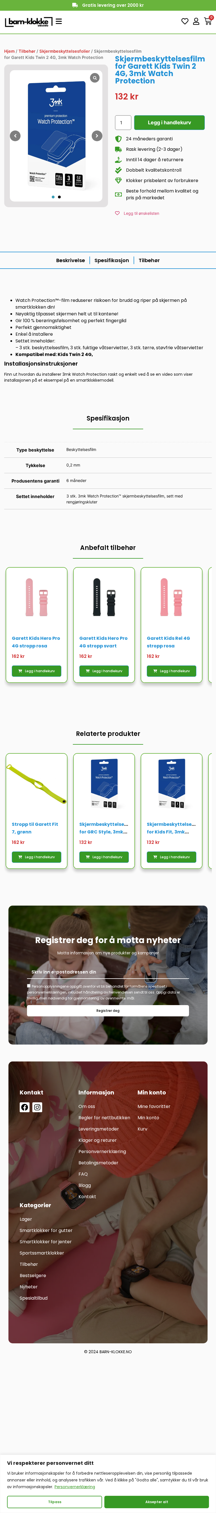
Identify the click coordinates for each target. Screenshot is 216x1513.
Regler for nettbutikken (104, 1117)
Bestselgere (33, 1275)
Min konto (148, 1117)
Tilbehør (27, 51)
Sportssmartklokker (42, 1253)
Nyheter (29, 1287)
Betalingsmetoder (98, 1163)
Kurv (142, 1129)
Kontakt (87, 1196)
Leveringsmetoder (98, 1129)
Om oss (86, 1106)
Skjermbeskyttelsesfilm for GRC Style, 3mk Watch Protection (107, 832)
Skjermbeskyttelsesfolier (64, 51)
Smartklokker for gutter (46, 1230)
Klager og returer (97, 1140)
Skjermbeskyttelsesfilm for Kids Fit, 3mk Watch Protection (175, 832)
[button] (53, 197)
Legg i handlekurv (169, 122)
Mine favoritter (154, 1106)
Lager (26, 1219)
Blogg (84, 1185)
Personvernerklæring (75, 1487)
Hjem (9, 51)
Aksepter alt (156, 1501)
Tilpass (54, 1501)
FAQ (83, 1174)
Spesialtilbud (34, 1298)
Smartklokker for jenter (46, 1241)
